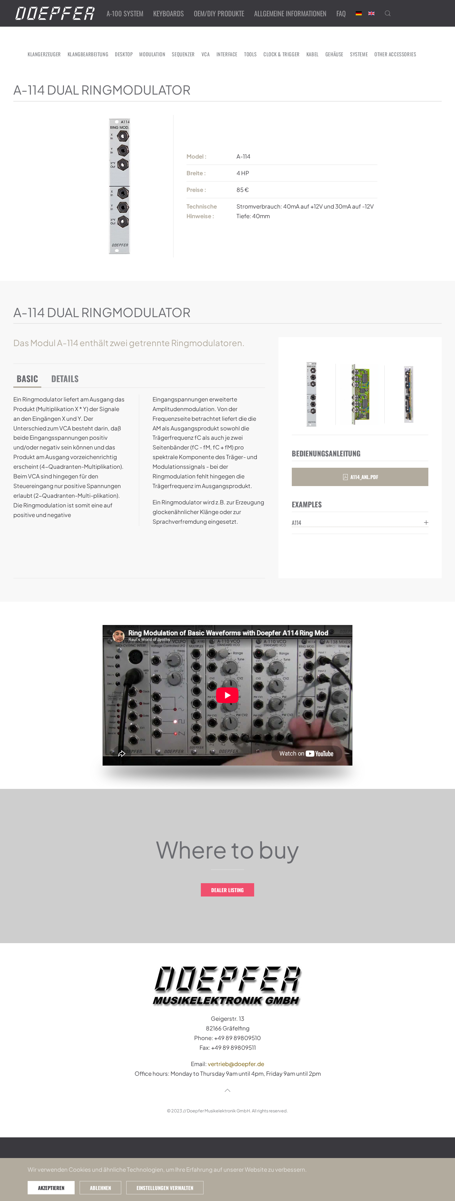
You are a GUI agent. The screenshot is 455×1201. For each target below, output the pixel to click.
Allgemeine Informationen (290, 13)
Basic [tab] (27, 378)
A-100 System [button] (125, 13)
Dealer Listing (227, 890)
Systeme (359, 54)
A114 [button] (296, 523)
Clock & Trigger (281, 54)
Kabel (312, 54)
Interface (227, 54)
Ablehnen (100, 1187)
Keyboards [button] (168, 13)
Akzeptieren (51, 1187)
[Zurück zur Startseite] (55, 13)
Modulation (152, 54)
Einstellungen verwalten (165, 1187)
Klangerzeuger (44, 54)
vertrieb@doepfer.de (236, 1063)
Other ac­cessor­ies (395, 54)
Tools (250, 54)
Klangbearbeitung (88, 54)
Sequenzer (183, 54)
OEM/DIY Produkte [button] (219, 13)
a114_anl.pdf (364, 476)
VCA (206, 54)
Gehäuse (334, 54)
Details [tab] (65, 378)
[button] (387, 13)
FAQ (341, 13)
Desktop (124, 54)
